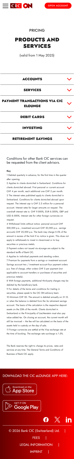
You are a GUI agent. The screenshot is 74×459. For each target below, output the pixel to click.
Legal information (36, 444)
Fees (36, 437)
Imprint (36, 451)
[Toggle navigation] (5, 6)
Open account (58, 5)
